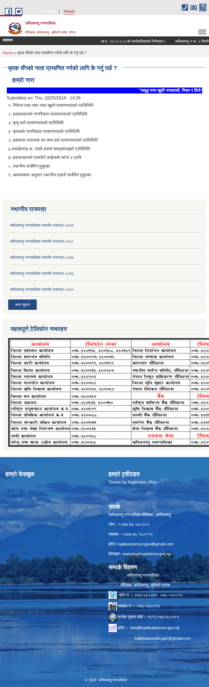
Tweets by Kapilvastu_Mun (132, 482)
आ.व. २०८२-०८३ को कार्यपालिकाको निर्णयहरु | (123, 41)
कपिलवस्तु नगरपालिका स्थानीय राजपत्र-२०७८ (42, 241)
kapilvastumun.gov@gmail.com (146, 544)
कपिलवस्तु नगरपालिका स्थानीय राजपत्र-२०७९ (42, 225)
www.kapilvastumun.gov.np (146, 553)
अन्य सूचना (22, 304)
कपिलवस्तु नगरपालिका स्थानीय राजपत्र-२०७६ (42, 273)
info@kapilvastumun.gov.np (154, 627)
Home (8, 53)
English (51, 11)
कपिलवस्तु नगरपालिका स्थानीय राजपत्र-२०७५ (42, 289)
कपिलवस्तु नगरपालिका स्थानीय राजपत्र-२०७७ (42, 257)
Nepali (69, 11)
